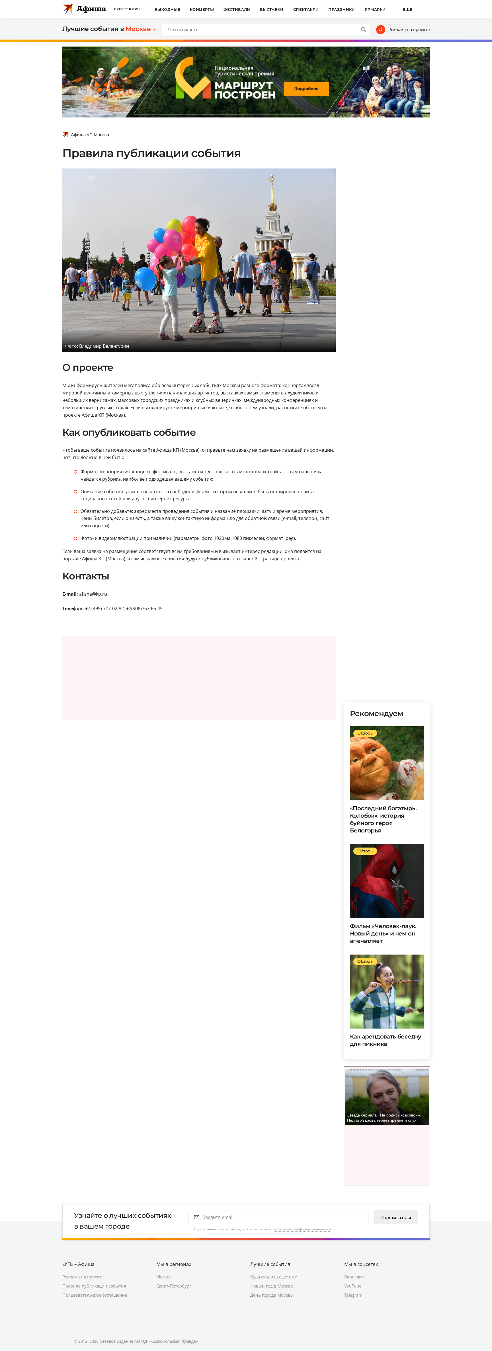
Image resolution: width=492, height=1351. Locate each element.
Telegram (353, 1295)
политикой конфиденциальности (302, 1229)
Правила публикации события (94, 1286)
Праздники (341, 9)
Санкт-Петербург (173, 1286)
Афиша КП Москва (90, 134)
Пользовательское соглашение (94, 1295)
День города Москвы (272, 1295)
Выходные (167, 9)
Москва (164, 1277)
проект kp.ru (127, 9)
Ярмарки (375, 9)
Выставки (272, 9)
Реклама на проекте (409, 29)
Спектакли (306, 9)
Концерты (202, 9)
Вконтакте (355, 1277)
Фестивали (237, 9)
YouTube (352, 1286)
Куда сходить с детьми (274, 1277)
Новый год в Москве (271, 1286)
